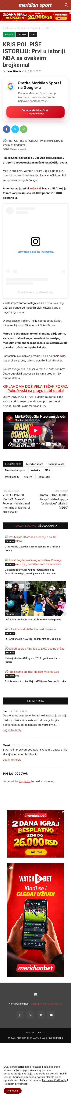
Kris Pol (28, 476)
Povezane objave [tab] (25, 525)
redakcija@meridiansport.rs (46, 1003)
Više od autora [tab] (47, 525)
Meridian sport (34, 464)
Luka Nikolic (14, 71)
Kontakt (30, 1032)
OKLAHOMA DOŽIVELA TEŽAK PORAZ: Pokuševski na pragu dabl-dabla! (35, 388)
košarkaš (35, 188)
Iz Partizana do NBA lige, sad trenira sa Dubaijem (33, 638)
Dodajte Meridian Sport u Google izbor (36, 112)
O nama (41, 1032)
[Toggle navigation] (4, 5)
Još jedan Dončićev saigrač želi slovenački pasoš (33, 619)
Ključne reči (13, 464)
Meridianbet (12, 476)
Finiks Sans (43, 476)
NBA (33, 34)
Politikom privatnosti (15, 1083)
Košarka (9, 34)
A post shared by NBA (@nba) (35, 292)
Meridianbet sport (15, 470)
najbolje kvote (56, 464)
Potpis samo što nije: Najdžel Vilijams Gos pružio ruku (35, 681)
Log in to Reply (12, 730)
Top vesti (21, 34)
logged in (24, 781)
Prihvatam (12, 1090)
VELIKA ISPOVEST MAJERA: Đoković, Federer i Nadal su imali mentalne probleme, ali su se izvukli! (16, 503)
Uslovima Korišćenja (54, 1080)
